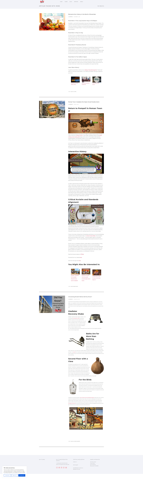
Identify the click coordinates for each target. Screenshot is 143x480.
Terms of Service (93, 464)
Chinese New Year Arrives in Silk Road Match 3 (96, 278)
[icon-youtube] (66, 467)
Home (61, 1)
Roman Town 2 (80, 135)
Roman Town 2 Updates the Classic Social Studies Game (83, 102)
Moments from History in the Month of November (82, 14)
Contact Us (75, 461)
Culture (74, 91)
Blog (71, 1)
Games (66, 1)
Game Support (75, 464)
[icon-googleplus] (64, 467)
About (81, 1)
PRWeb (82, 254)
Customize (7, 475)
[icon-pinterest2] (62, 467)
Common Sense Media (90, 235)
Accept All (22, 475)
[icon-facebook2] (57, 467)
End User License (93, 461)
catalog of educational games (90, 69)
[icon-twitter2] (59, 467)
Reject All (15, 475)
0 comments (70, 16)
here (81, 257)
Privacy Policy (92, 463)
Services (76, 1)
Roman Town (75, 286)
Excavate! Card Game (71, 403)
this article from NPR (76, 318)
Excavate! (78, 441)
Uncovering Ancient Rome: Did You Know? (80, 296)
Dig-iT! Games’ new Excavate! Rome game (87, 397)
